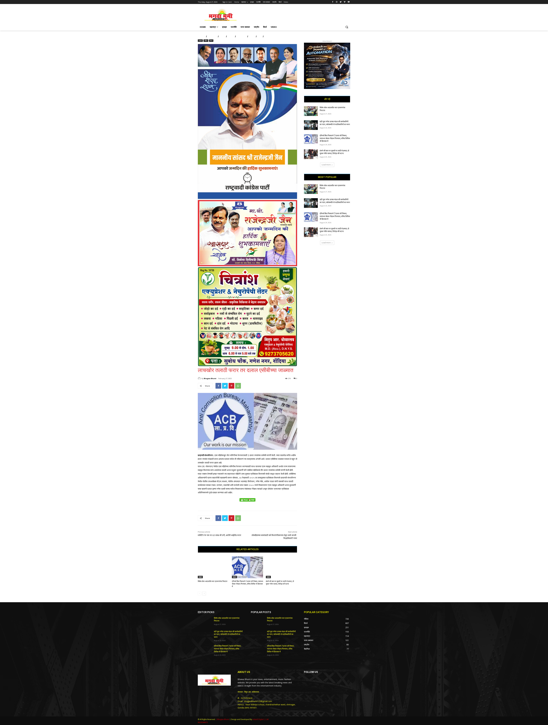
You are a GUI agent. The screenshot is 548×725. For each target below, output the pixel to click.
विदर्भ (211, 41)
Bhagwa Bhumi (210, 378)
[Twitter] (340, 2)
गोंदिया (205, 41)
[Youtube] (348, 2)
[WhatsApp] (238, 386)
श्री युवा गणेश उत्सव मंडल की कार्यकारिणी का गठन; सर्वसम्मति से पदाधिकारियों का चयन (228, 634)
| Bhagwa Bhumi (222, 719)
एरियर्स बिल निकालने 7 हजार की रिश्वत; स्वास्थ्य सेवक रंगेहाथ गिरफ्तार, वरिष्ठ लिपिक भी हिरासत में (247, 584)
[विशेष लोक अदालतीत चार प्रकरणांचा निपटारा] (213, 567)
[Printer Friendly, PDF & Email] (247, 501)
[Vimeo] (344, 2)
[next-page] (204, 593)
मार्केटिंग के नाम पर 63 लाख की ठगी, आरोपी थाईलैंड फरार (219, 535)
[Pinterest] (231, 386)
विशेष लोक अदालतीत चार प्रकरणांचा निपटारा (212, 581)
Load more (326, 164)
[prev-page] (199, 593)
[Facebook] (332, 2)
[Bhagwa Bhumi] (200, 378)
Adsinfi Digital (258, 719)
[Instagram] (336, 2)
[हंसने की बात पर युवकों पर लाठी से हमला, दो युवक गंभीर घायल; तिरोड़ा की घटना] (281, 567)
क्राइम (200, 41)
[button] (346, 27)
